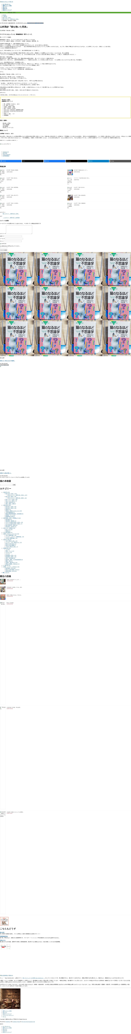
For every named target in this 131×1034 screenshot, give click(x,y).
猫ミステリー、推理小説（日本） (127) (17, 495)
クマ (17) (7, 553)
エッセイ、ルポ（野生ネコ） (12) (13, 542)
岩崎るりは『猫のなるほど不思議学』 (7, 360)
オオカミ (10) (8, 552)
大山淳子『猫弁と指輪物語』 (80, 203)
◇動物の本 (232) (7, 548)
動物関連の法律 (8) (10, 516)
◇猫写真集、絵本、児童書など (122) (12, 518)
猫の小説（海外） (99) (10, 496)
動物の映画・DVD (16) (11, 571)
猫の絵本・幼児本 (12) (10, 526)
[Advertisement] (41, 962)
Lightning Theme (16, 1021)
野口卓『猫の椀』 (10, 602)
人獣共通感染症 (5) (10, 512)
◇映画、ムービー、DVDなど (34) (11, 566)
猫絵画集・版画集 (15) (10, 521)
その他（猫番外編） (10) (11, 538)
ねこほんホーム (6, 1026)
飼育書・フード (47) (10, 515)
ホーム (4, 1016)
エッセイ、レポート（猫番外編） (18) (14, 536)
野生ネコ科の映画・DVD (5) (12, 569)
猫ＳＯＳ (5, 1012)
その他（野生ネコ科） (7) (11, 546)
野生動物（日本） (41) (10, 555)
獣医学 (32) (8, 509)
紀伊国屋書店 (6, 155)
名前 (2, 236)
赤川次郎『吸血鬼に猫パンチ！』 (81, 170)
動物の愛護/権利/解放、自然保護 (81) (14, 513)
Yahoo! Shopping (6, 154)
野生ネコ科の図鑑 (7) (10, 545)
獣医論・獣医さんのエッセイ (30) (13, 510)
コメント (3, 233)
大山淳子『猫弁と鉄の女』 (79, 187)
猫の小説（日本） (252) (11, 493)
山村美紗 (17, 217)
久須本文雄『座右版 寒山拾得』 (14, 707)
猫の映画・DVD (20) (10, 568)
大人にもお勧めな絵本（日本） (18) (14, 522)
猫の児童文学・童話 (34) (11, 525)
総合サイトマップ (7, 1013)
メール (2, 238)
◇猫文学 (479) (6, 492)
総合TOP (5, 1030)
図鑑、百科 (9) (8, 561)
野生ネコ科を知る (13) (10, 543)
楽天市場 (5, 153)
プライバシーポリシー (8, 1015)
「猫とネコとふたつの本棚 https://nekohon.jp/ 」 (33, 978)
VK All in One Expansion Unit (28, 1021)
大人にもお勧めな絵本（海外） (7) (13, 523)
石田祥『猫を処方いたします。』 (14, 579)
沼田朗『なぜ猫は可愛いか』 (6, 473)
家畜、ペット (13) (9, 551)
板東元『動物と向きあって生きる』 (14, 595)
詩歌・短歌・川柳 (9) (10, 503)
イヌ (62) (7, 549)
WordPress (7, 1021)
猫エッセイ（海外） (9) (11, 500)
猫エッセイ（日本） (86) (11, 499)
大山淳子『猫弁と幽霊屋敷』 (12, 187)
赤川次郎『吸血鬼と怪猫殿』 (12, 170)
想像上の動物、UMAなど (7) (12, 564)
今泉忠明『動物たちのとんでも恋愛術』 (15, 812)
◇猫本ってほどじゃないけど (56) (11, 533)
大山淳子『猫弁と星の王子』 (12, 195)
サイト (1, 241)
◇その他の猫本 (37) (7, 532)
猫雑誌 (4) (7, 531)
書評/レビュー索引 (7, 1011)
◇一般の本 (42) (6, 565)
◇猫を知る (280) (7, 505)
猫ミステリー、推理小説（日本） (35, 23)
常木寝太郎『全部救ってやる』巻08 (14, 587)
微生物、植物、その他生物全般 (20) (14, 559)
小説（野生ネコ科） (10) (11, 541)
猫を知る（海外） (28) (10, 508)
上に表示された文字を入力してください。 (10, 246)
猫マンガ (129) (8, 529)
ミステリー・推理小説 (9, 217)
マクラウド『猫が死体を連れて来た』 (82, 178)
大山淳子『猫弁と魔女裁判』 (80, 195)
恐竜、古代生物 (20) (10, 558)
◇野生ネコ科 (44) (7, 539)
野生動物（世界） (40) (10, 556)
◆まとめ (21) (6, 572)
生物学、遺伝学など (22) (11, 562)
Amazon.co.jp (6, 151)
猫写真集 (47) (8, 519)
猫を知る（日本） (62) (10, 506)
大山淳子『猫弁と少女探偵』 (12, 203)
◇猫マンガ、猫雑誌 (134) (9, 528)
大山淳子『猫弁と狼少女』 (12, 178)
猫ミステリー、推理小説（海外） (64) (17, 498)
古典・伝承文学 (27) (10, 502)
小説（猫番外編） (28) (10, 535)
